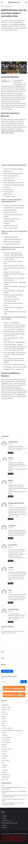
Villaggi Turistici (5, 777)
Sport (3, 763)
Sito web (3, 664)
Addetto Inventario (6, 707)
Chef (3, 723)
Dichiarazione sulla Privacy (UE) (9, 823)
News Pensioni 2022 (7, 749)
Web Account (5, 779)
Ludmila (10, 567)
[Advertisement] (14, 47)
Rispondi (11, 452)
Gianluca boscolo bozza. (16, 503)
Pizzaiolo (4, 753)
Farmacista (4, 735)
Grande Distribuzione (7, 737)
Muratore (4, 746)
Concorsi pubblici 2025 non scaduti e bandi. (12, 730)
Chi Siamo (4, 816)
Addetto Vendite (6, 709)
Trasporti (4, 772)
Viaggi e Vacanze (6, 774)
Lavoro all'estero (6, 739)
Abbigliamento (9, 6)
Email (3, 658)
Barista (3, 718)
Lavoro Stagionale (6, 742)
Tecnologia (4, 765)
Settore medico (5, 760)
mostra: (10, 81)
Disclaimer (4, 825)
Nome (3, 651)
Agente (3, 712)
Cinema (4, 725)
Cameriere (4, 721)
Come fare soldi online (7, 728)
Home (3, 6)
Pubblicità (4, 827)
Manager (4, 744)
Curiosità (4, 732)
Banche (4, 716)
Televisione (4, 770)
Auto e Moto (5, 714)
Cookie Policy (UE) (6, 820)
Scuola (3, 758)
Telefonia (4, 767)
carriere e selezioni (14, 383)
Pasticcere (4, 751)
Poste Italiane (5, 756)
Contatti (4, 818)
